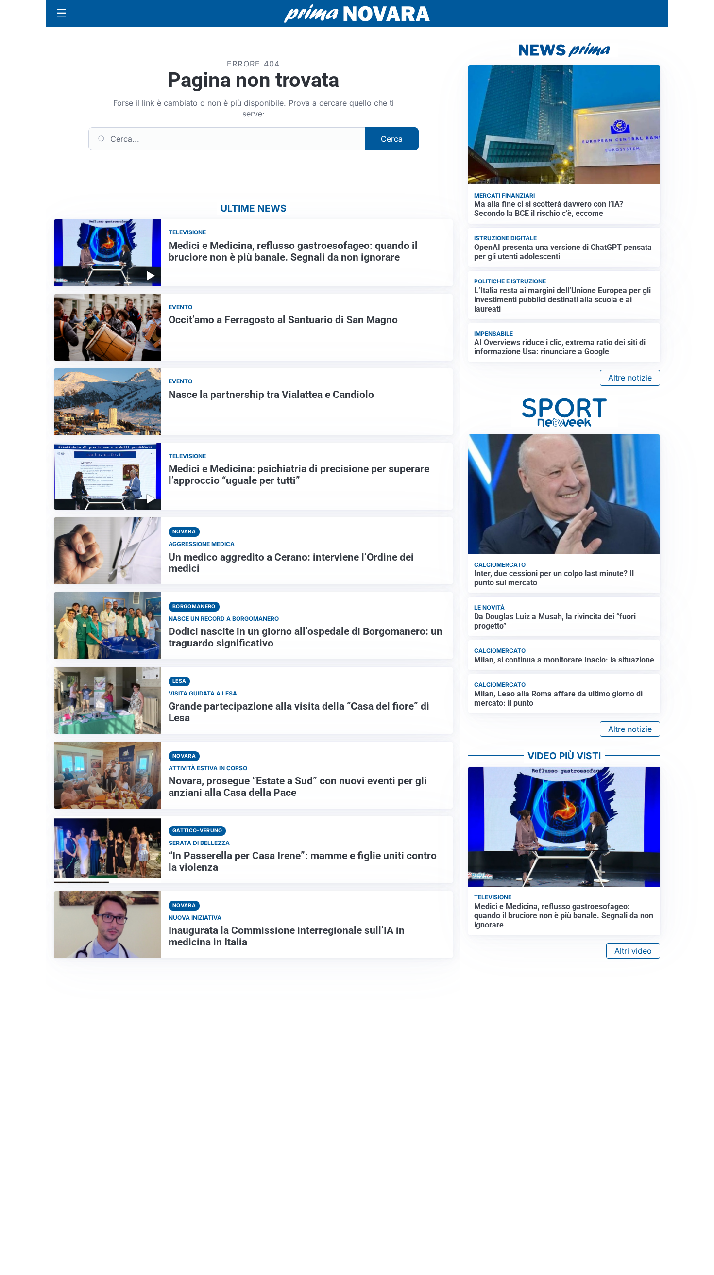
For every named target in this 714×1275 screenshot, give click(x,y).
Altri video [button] (633, 951)
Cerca (392, 139)
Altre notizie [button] (630, 377)
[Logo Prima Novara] (357, 13)
